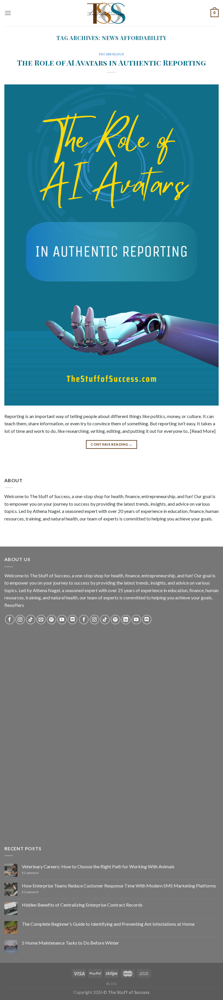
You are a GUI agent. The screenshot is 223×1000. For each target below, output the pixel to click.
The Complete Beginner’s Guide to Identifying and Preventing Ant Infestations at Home (108, 924)
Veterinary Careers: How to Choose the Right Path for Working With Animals (98, 866)
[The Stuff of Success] (111, 13)
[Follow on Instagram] (20, 619)
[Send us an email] (41, 619)
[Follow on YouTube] (62, 619)
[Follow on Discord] (72, 619)
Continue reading (111, 444)
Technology (111, 54)
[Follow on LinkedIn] (126, 619)
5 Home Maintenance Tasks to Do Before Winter (70, 942)
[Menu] (7, 13)
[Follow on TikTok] (30, 619)
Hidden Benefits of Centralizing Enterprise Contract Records (82, 904)
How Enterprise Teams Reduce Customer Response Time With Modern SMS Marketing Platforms (119, 885)
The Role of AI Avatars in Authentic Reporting (111, 62)
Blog (111, 983)
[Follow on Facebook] (10, 619)
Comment (30, 873)
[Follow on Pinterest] (51, 619)
